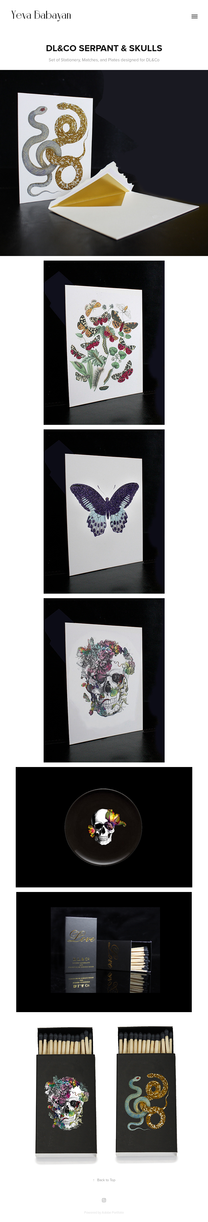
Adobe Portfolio (113, 1212)
